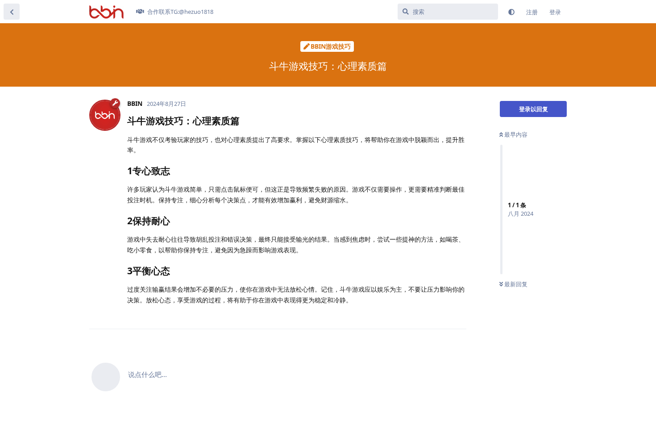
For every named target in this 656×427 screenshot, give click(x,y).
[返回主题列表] (12, 12)
